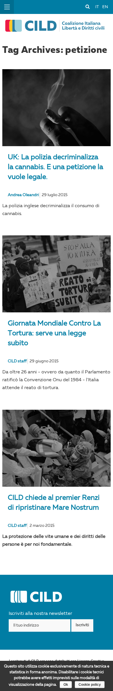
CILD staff (17, 361)
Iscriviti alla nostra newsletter (40, 613)
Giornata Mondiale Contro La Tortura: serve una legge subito (54, 333)
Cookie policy (90, 685)
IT (97, 7)
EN (105, 7)
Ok (65, 685)
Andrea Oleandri (23, 195)
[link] (87, 6)
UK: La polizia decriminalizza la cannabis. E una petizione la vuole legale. (55, 167)
